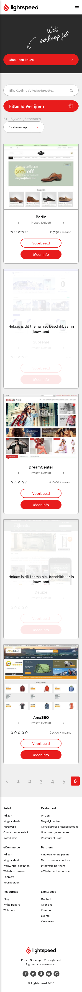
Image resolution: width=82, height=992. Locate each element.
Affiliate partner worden (56, 871)
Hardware (9, 826)
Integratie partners (53, 865)
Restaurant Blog (51, 838)
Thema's (8, 876)
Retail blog (10, 838)
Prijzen (7, 815)
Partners (47, 847)
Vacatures (47, 921)
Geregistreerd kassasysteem (59, 826)
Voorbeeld (41, 243)
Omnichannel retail (15, 832)
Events (45, 915)
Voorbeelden (11, 882)
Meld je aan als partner (55, 860)
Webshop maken (14, 871)
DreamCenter (41, 466)
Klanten (46, 910)
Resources (10, 891)
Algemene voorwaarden (41, 964)
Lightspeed (48, 891)
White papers (11, 904)
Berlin (41, 216)
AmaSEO (41, 717)
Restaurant (48, 808)
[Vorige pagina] (6, 781)
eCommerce (11, 847)
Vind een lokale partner (56, 854)
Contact (46, 899)
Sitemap (35, 960)
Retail (7, 808)
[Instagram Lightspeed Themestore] (56, 974)
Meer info (41, 254)
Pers (24, 960)
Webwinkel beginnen (16, 865)
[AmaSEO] (41, 677)
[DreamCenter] (41, 427)
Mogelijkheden (12, 821)
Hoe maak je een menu (55, 832)
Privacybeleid (52, 960)
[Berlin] (41, 177)
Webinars (9, 910)
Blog (6, 899)
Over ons (46, 904)
